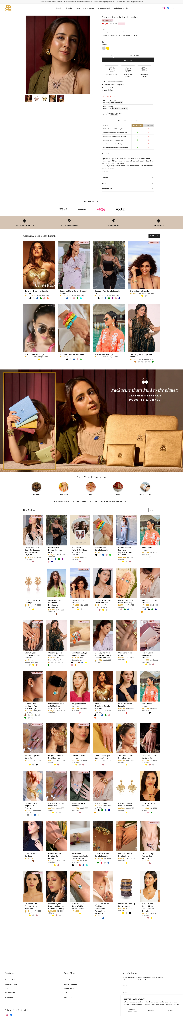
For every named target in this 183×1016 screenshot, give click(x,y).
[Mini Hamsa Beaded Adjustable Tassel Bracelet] (80, 836)
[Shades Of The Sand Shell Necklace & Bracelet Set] (56, 583)
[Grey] (36, 715)
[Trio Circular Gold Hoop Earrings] (126, 738)
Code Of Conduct (70, 984)
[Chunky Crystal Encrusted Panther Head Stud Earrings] (56, 886)
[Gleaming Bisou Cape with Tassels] (144, 328)
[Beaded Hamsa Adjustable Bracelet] (33, 786)
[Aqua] (81, 298)
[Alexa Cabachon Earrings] (33, 836)
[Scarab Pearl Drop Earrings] (33, 583)
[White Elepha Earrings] (109, 328)
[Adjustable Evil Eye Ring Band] (56, 786)
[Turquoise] (87, 865)
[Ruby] (101, 863)
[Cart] (177, 8)
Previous (25, 55)
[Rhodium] (56, 812)
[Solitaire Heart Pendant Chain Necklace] (33, 886)
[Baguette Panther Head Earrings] (56, 738)
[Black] (30, 298)
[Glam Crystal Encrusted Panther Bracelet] (33, 635)
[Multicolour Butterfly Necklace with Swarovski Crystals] (80, 530)
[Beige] (32, 715)
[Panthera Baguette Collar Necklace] (103, 583)
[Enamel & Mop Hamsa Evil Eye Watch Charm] (80, 886)
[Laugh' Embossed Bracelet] (80, 686)
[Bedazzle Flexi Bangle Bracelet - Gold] (109, 265)
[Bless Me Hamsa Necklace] (80, 786)
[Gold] (142, 296)
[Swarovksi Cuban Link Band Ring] (150, 738)
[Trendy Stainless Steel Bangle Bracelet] (150, 635)
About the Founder (71, 980)
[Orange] (142, 612)
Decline (170, 1010)
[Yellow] (86, 662)
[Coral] (48, 298)
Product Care (107, 189)
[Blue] (37, 298)
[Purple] (112, 298)
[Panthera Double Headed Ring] (126, 836)
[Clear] (105, 863)
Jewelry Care (10, 993)
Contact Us (68, 997)
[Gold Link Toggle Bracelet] (150, 786)
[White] (34, 298)
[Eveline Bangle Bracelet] (144, 265)
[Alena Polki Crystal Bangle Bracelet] (103, 836)
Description (106, 154)
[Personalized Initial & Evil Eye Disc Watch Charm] (56, 686)
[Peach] (29, 717)
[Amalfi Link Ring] (103, 786)
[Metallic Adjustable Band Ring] (33, 738)
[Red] (126, 713)
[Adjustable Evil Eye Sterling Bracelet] (80, 635)
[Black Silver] (149, 362)
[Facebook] (167, 8)
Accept (151, 1010)
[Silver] (146, 296)
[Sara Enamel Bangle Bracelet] (74, 328)
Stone (104, 183)
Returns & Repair (11, 984)
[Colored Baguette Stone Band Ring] (126, 583)
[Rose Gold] (33, 561)
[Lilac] (39, 715)
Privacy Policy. (174, 1004)
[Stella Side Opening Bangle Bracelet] (126, 886)
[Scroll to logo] (62, 209)
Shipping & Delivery (12, 980)
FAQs (7, 988)
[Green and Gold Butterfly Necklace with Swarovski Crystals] (33, 530)
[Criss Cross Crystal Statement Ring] (103, 738)
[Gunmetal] (60, 812)
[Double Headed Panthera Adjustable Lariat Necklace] (126, 530)
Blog (65, 1001)
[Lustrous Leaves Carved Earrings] (126, 786)
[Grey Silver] (146, 362)
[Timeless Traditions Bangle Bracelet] (39, 265)
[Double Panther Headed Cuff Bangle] (56, 836)
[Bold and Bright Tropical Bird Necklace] (150, 836)
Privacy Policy (69, 988)
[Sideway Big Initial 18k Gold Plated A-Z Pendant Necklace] (103, 635)
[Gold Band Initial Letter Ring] (126, 635)
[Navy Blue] (119, 298)
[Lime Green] (81, 359)
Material (105, 178)
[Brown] (56, 614)
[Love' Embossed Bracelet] (126, 686)
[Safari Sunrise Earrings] (39, 328)
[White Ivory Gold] (142, 362)
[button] (89, 8)
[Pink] (44, 298)
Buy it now (128, 60)
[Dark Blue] (109, 810)
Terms (66, 993)
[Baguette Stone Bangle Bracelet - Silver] (74, 265)
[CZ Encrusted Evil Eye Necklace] (80, 738)
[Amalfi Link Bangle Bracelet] (150, 583)
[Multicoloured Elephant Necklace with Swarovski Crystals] (150, 886)
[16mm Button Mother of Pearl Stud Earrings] (33, 686)
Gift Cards (9, 997)
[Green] (41, 298)
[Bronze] (135, 362)
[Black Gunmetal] (139, 362)
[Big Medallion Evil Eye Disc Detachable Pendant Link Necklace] (103, 886)
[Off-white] (29, 715)
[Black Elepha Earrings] (150, 686)
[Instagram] (163, 8)
